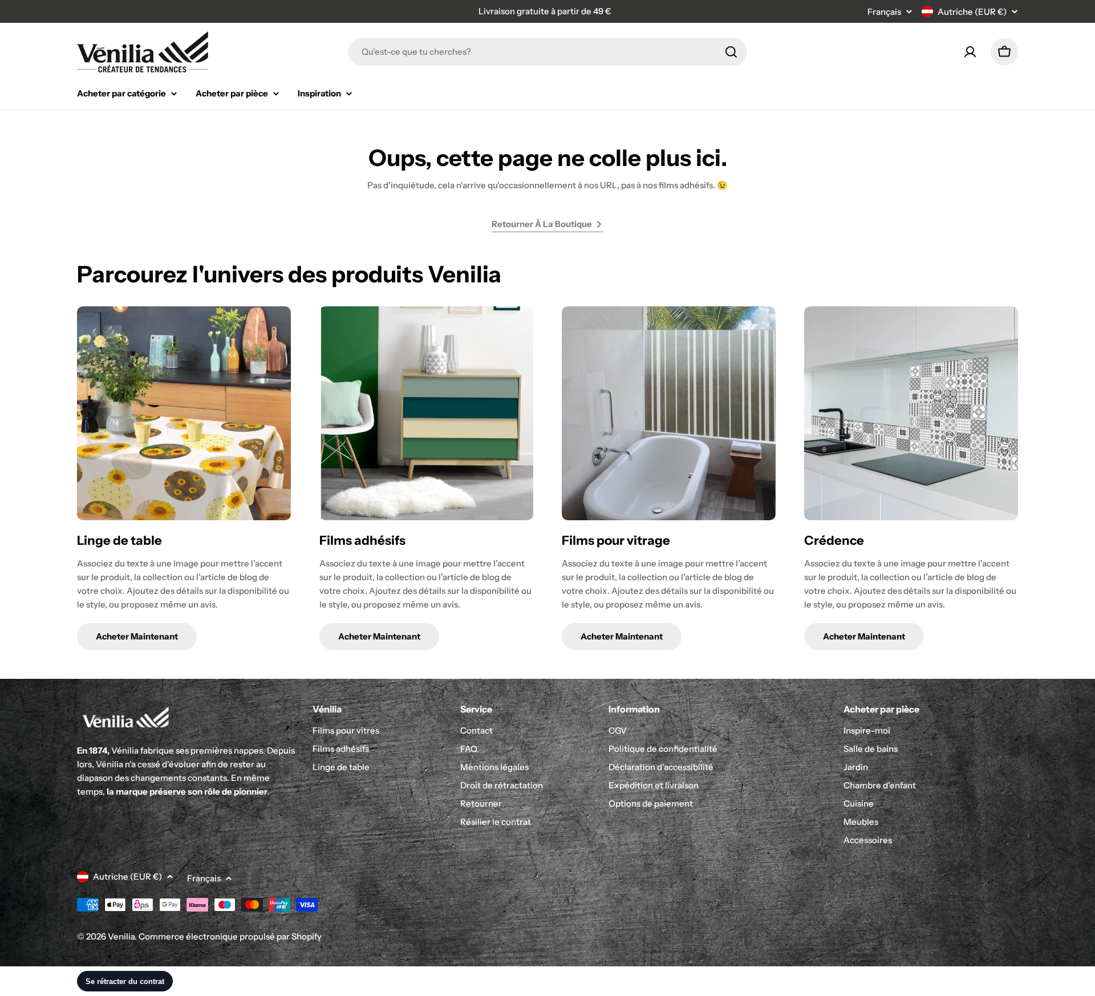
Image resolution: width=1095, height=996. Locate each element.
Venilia (121, 936)
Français (884, 11)
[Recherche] (731, 52)
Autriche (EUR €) (972, 11)
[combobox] (547, 52)
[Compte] (970, 52)
